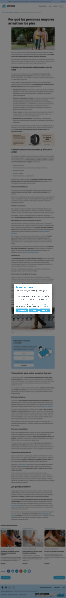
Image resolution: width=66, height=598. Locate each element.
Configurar (33, 310)
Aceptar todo (45, 310)
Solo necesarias (22, 310)
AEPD (45, 304)
